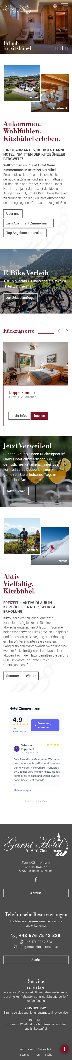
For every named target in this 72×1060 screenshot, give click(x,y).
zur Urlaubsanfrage (20, 298)
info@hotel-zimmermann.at (38, 947)
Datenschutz (45, 1049)
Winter (31, 676)
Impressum (26, 1049)
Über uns (12, 214)
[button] (55, 48)
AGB (37, 1054)
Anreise (36, 893)
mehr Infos (19, 416)
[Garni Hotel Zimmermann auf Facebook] (36, 879)
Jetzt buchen (15, 491)
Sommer (12, 676)
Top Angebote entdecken (24, 233)
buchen (39, 416)
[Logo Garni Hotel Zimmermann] (36, 844)
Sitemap (24, 1054)
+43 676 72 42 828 (40, 935)
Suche (36, 960)
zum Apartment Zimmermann (28, 223)
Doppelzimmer (21, 392)
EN (55, 6)
